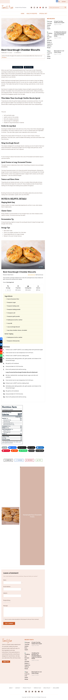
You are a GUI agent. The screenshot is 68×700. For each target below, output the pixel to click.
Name (4, 580)
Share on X (9, 460)
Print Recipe (29, 67)
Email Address (6, 586)
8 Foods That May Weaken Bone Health (59, 22)
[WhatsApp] (1, 355)
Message (5, 605)
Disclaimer (4, 57)
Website (5, 593)
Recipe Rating (6, 600)
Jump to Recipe (18, 67)
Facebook (19, 460)
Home (22, 13)
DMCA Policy (46, 688)
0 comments (17, 52)
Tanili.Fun (7, 7)
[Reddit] (1, 352)
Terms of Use (37, 688)
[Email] (1, 358)
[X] (1, 341)
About (58, 1)
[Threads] (1, 347)
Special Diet (43, 13)
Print (40, 460)
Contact (64, 1)
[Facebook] (1, 339)
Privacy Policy (27, 688)
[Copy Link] (1, 361)
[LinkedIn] (1, 344)
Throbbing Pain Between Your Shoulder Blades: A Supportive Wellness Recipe (60, 34)
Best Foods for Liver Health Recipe (59, 51)
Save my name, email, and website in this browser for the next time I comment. (22, 619)
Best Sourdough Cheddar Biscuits (20, 49)
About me (6, 661)
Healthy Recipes (31, 13)
